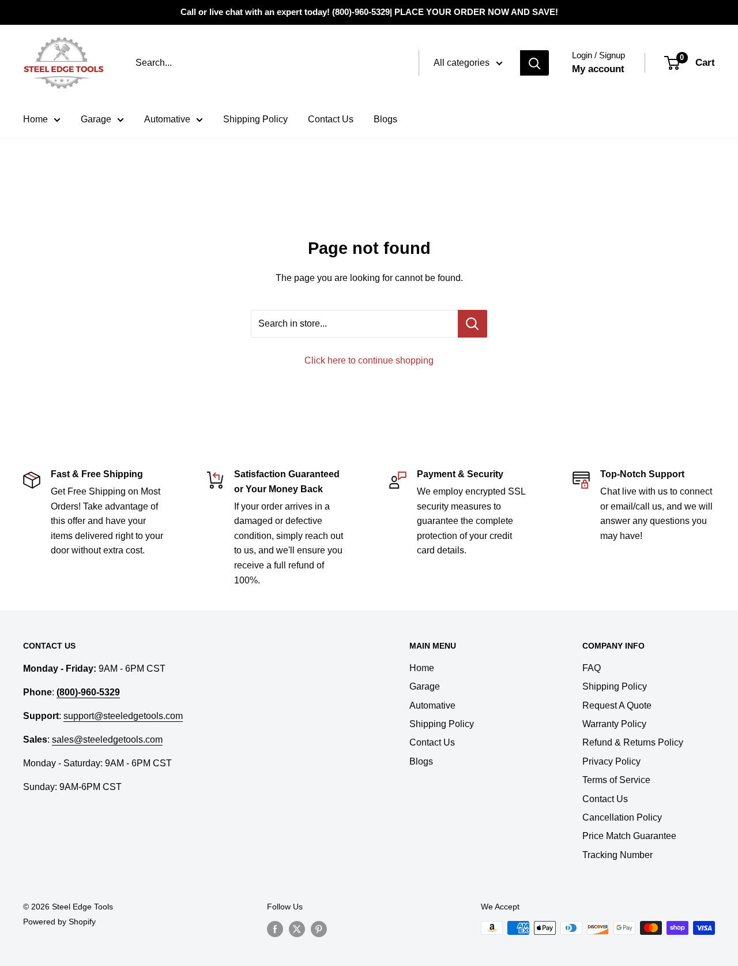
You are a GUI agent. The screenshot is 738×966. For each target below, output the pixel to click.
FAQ (591, 668)
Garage (96, 119)
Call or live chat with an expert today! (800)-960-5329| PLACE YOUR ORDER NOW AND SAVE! (369, 12)
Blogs (385, 119)
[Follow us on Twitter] (297, 929)
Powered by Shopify (59, 921)
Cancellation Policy (622, 817)
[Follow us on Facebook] (275, 929)
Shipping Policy (255, 119)
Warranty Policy (614, 724)
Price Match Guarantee (629, 836)
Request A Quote (617, 705)
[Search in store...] (472, 324)
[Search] (534, 63)
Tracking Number (617, 855)
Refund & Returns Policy (632, 742)
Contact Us (330, 119)
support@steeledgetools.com (123, 716)
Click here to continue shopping (369, 360)
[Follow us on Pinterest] (319, 929)
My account (598, 68)
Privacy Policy (611, 761)
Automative (167, 119)
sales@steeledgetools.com (107, 739)
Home (35, 119)
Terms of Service (616, 780)
